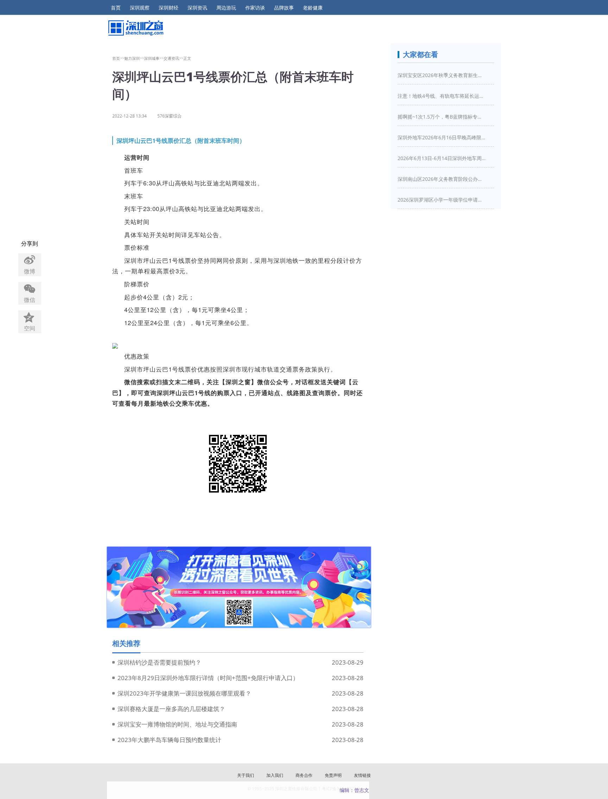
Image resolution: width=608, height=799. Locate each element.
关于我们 (245, 775)
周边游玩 (226, 8)
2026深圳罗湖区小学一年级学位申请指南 (442, 199)
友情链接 (362, 775)
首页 (116, 8)
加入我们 (274, 775)
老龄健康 (313, 8)
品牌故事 (284, 8)
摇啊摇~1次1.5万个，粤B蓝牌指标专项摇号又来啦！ (442, 116)
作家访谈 (255, 8)
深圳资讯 (197, 8)
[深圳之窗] (135, 28)
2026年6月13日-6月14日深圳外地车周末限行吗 (442, 158)
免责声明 (333, 775)
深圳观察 (140, 8)
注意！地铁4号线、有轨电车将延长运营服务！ (442, 96)
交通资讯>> (173, 58)
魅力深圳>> (134, 58)
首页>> (118, 58)
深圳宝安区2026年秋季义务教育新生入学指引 (442, 75)
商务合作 (304, 775)
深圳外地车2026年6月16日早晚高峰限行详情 (442, 137)
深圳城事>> (154, 58)
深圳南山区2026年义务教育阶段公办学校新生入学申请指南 (442, 179)
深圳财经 (168, 8)
